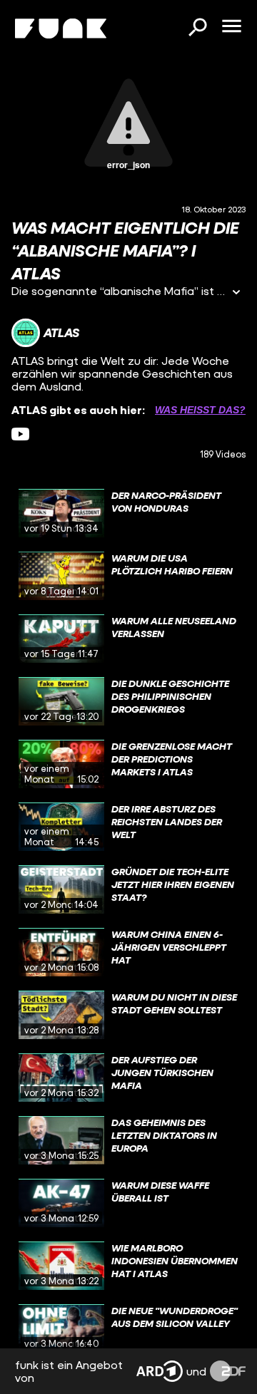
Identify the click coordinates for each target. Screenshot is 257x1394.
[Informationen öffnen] (236, 293)
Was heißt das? (200, 409)
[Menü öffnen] (231, 27)
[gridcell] (128, 513)
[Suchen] (197, 28)
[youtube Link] (20, 434)
